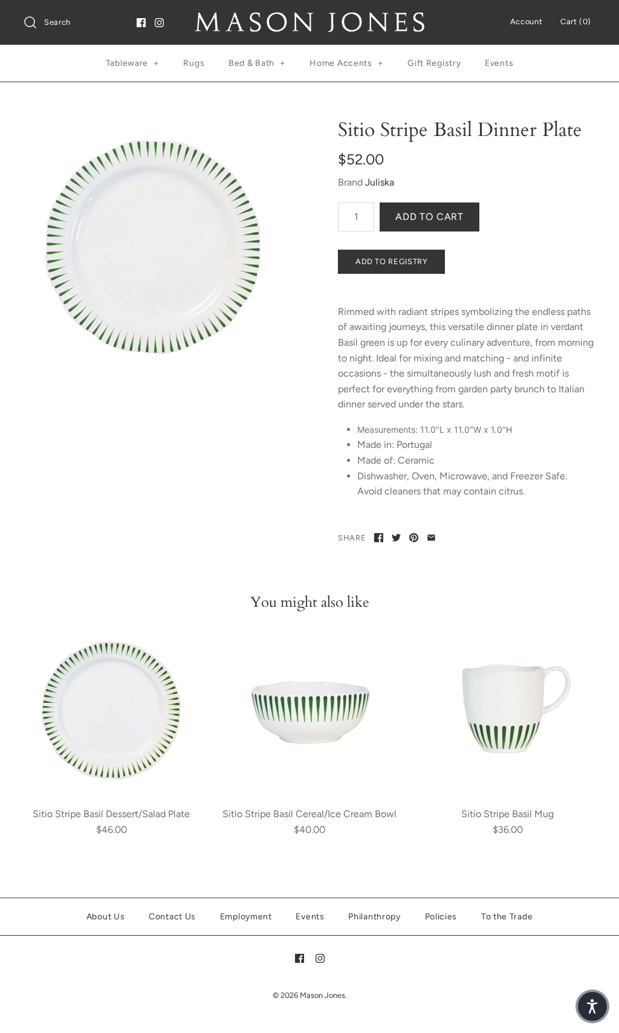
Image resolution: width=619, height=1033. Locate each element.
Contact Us (172, 917)
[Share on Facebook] (378, 537)
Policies (441, 917)
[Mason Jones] (309, 19)
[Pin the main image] (413, 537)
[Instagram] (159, 22)
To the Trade (507, 917)
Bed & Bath (257, 63)
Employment (246, 917)
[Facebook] (141, 22)
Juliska (379, 182)
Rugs (193, 63)
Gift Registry (434, 63)
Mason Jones (322, 995)
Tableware (133, 63)
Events (499, 63)
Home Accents (346, 63)
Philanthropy (374, 917)
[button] (592, 1006)
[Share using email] (431, 537)
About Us (105, 917)
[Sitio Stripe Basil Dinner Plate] (152, 246)
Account (526, 21)
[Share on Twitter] (396, 537)
